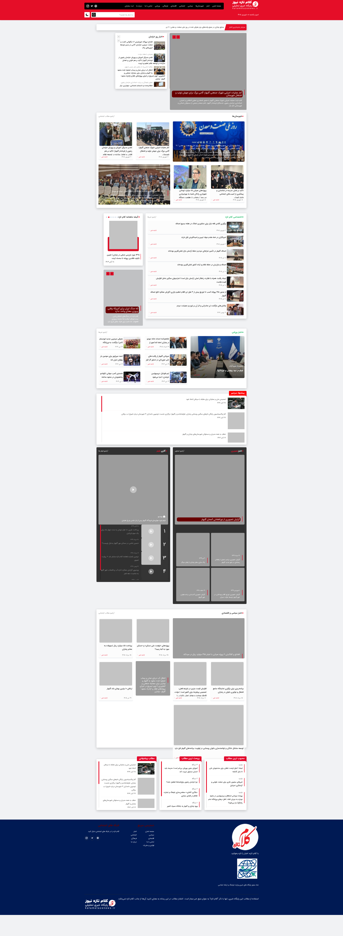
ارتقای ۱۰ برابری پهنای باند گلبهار (119, 663)
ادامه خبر (141, 157)
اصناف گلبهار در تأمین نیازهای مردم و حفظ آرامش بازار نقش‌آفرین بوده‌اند (197, 251)
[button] (107, 217)
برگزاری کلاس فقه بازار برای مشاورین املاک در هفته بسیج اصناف (200, 223)
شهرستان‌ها (200, 6)
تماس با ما (148, 6)
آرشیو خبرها (152, 217)
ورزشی (157, 6)
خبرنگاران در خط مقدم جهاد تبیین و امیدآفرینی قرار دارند (203, 237)
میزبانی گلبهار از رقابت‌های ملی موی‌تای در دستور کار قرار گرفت (157, 360)
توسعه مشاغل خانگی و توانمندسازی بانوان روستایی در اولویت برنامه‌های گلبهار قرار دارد (209, 723)
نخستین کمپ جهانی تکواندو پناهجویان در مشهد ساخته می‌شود (111, 377)
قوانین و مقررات (148, 820)
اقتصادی (173, 6)
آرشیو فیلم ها (103, 451)
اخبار (208, 6)
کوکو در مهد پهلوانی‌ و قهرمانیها (230, 370)
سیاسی (190, 6)
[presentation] (174, 37)
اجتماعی (182, 6)
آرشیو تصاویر (179, 451)
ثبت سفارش (129, 6)
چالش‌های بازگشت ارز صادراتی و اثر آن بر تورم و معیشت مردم (201, 305)
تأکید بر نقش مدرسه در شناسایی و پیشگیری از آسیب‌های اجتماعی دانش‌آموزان (230, 194)
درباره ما (139, 6)
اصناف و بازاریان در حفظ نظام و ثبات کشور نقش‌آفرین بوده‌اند (201, 264)
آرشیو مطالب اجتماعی (106, 116)
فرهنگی (165, 6)
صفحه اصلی (216, 6)
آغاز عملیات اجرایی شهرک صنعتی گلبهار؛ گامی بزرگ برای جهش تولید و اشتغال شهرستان (154, 151)
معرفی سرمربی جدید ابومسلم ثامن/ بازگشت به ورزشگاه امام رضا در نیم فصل (111, 342)
